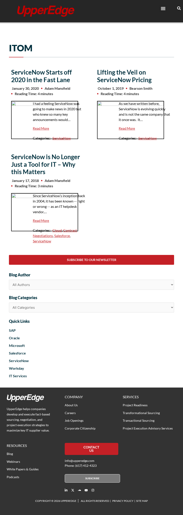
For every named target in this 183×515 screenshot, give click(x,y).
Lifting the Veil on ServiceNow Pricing (124, 75)
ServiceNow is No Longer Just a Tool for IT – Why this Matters (45, 164)
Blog (10, 454)
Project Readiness (135, 405)
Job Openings (74, 420)
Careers (70, 413)
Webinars (13, 461)
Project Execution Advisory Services (148, 428)
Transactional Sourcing (138, 420)
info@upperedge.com (79, 461)
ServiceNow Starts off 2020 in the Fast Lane (41, 75)
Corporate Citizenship (80, 428)
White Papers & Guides (23, 469)
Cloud (57, 230)
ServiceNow (61, 138)
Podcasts (13, 477)
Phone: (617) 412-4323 (81, 465)
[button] (163, 8)
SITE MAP (142, 500)
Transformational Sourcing (141, 413)
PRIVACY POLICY (122, 500)
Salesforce (62, 236)
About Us (71, 405)
